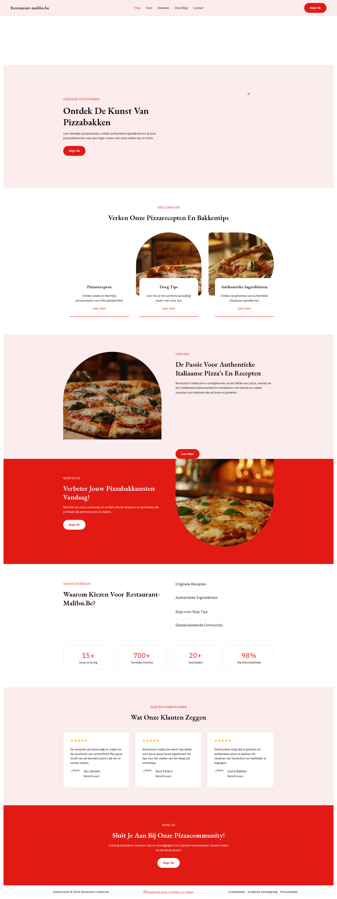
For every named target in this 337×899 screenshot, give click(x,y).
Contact (198, 8)
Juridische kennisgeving (262, 892)
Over (149, 8)
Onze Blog (181, 8)
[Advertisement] (109, 40)
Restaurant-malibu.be (30, 8)
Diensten (163, 8)
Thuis (137, 8)
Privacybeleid (288, 892)
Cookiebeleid (236, 892)
